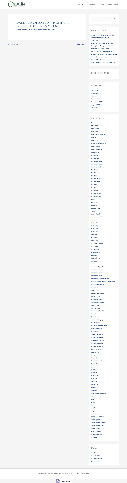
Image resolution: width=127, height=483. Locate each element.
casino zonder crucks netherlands (103, 281)
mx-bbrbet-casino (97, 340)
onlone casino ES (97, 346)
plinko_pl (94, 378)
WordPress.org (96, 461)
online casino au (97, 343)
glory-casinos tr (96, 299)
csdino (93, 290)
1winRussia (95, 152)
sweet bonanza (96, 414)
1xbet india (95, 170)
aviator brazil (95, 214)
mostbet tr (95, 331)
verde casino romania (98, 428)
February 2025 (96, 96)
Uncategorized (22, 30)
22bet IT (94, 205)
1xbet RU (94, 187)
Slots (93, 402)
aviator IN (94, 223)
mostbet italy (95, 323)
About (84, 4)
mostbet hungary (97, 320)
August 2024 (95, 105)
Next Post (81, 44)
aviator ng (94, 231)
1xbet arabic (95, 158)
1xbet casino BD (96, 164)
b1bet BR (94, 234)
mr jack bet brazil (97, 337)
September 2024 (97, 102)
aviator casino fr (97, 220)
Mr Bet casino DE (97, 334)
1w (92, 123)
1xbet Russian (96, 193)
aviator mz (94, 229)
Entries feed (95, 455)
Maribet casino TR (97, 311)
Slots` (93, 405)
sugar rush (95, 411)
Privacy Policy (113, 4)
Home (77, 4)
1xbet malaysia (96, 179)
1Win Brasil (95, 129)
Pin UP (93, 355)
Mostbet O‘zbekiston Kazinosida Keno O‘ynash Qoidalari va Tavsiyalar (102, 37)
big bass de (95, 249)
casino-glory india (97, 284)
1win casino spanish (98, 134)
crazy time (94, 287)
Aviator (93, 211)
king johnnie (95, 308)
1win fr (93, 137)
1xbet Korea (95, 173)
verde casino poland (98, 425)
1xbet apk (94, 155)
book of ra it (95, 258)
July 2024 (94, 108)
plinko (93, 370)
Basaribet (94, 240)
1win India (94, 140)
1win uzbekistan (96, 149)
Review (93, 387)
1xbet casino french (98, 167)
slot (92, 399)
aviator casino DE (97, 217)
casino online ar (96, 273)
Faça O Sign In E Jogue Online (101, 51)
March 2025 (95, 93)
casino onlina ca (97, 270)
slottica (93, 408)
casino (93, 264)
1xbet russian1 (96, 196)
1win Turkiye (95, 146)
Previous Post (13, 44)
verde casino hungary (98, 422)
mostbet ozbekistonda (99, 326)
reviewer (94, 390)
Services (92, 4)
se (92, 396)
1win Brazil (94, 132)
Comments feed (96, 458)
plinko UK (94, 375)
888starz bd (95, 208)
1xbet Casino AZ (96, 161)
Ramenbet (94, 384)
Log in (93, 452)
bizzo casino (95, 252)
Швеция (94, 437)
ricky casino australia (98, 393)
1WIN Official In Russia (98, 143)
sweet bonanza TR (97, 417)
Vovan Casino (96, 431)
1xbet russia (95, 190)
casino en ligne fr (97, 267)
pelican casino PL (97, 352)
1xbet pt (94, 184)
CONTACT (102, 4)
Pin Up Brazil (95, 358)
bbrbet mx (94, 246)
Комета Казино (96, 434)
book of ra (94, 255)
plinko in (94, 373)
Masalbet (94, 314)
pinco (93, 367)
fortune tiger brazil (97, 293)
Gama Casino (95, 296)
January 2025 (95, 99)
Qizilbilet (94, 381)
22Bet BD (94, 202)
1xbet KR (94, 176)
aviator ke (94, 226)
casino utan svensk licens (100, 279)
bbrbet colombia (97, 243)
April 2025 (94, 90)
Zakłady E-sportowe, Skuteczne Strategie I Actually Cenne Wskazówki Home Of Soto (102, 45)
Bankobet (94, 237)
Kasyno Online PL (97, 305)
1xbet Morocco (96, 181)
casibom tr (95, 261)
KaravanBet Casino (97, 302)
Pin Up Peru (95, 364)
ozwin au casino (96, 349)
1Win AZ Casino (96, 126)
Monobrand (95, 317)
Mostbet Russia (96, 328)
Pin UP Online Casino (98, 361)
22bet (93, 199)
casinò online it (96, 276)
